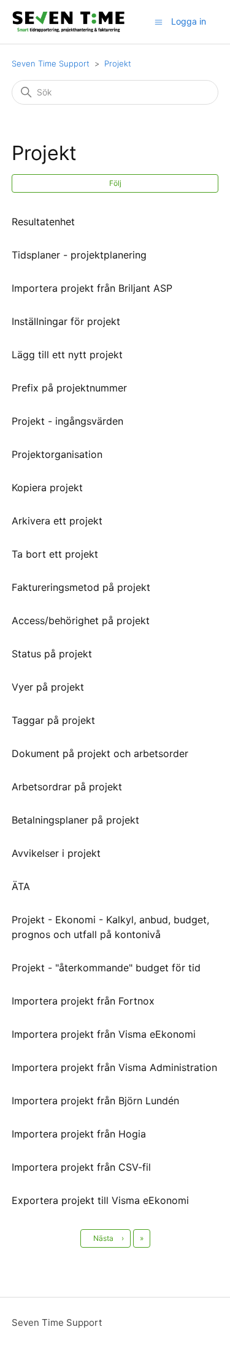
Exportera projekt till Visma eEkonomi (100, 1200)
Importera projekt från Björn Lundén (95, 1100)
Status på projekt (52, 654)
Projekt (117, 63)
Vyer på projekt (48, 687)
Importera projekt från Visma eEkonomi (104, 1034)
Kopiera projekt (47, 487)
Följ (115, 183)
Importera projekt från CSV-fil (81, 1167)
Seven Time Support (51, 63)
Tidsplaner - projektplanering (79, 255)
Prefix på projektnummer (69, 388)
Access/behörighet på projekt (81, 620)
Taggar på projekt (53, 720)
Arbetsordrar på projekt (67, 786)
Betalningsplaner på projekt (75, 820)
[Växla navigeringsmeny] (159, 21)
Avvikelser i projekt (56, 853)
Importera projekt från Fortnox (83, 1001)
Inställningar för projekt (66, 321)
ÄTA (21, 886)
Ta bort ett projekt (55, 554)
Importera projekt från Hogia (79, 1134)
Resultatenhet (43, 221)
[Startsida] (68, 21)
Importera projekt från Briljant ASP (92, 288)
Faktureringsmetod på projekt (81, 587)
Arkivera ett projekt (57, 521)
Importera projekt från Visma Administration (114, 1067)
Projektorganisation (57, 454)
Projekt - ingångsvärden (67, 421)
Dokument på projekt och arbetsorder (100, 753)
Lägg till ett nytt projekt (67, 354)
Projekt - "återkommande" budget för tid (106, 967)
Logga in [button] (188, 21)
